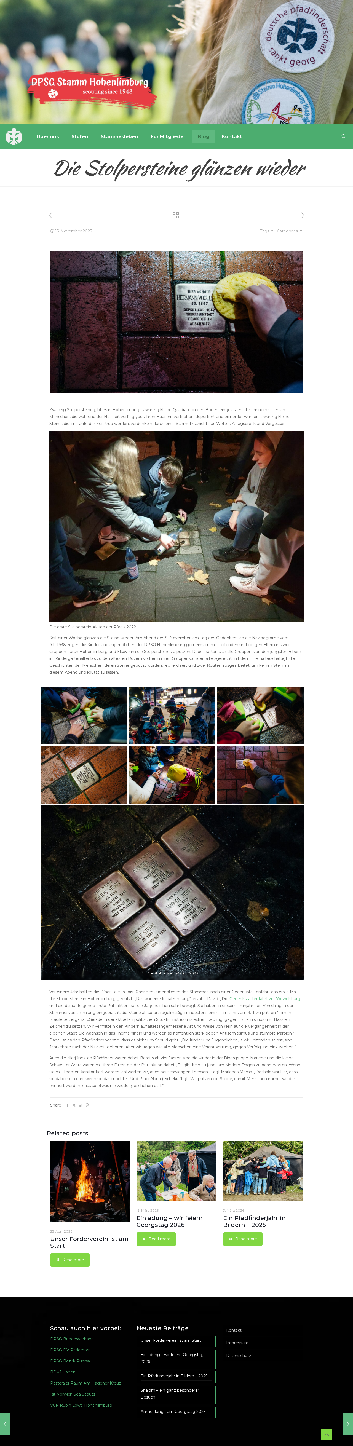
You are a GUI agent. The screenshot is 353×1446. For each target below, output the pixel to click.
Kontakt (234, 1330)
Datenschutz (238, 1355)
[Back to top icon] (326, 1434)
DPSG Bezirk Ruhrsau (71, 1361)
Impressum (237, 1342)
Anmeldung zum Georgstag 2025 (173, 1411)
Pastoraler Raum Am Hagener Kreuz (85, 1383)
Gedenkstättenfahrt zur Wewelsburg (264, 998)
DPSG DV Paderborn (70, 1350)
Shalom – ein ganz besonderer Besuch (170, 1394)
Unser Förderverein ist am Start (171, 1340)
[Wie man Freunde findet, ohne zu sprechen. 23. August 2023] (5, 1424)
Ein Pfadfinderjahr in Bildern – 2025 (254, 1221)
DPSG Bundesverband (72, 1339)
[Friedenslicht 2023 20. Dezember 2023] (348, 1424)
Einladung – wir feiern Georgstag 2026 (170, 1221)
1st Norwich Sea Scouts (72, 1394)
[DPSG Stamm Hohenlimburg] (14, 136)
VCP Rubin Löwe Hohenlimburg (81, 1405)
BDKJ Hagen (63, 1372)
